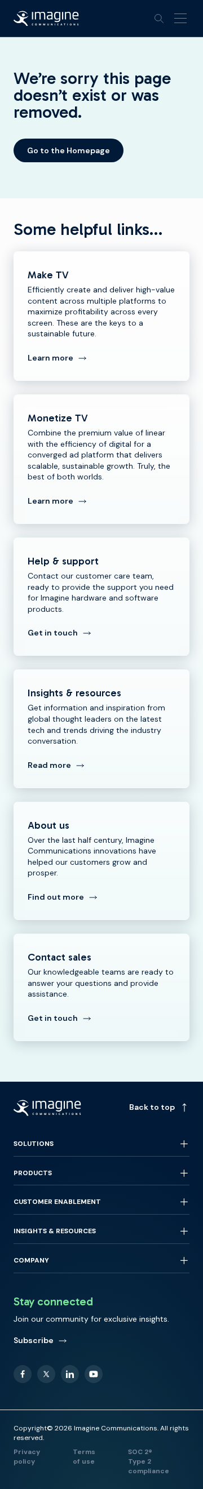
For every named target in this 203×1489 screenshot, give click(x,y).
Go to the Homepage (68, 150)
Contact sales (101, 987)
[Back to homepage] (46, 18)
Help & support (101, 596)
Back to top (152, 1107)
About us (101, 860)
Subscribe (34, 1340)
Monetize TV (101, 459)
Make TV (101, 316)
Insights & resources (101, 728)
